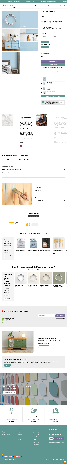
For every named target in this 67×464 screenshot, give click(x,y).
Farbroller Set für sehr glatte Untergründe (53, 91)
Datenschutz (48, 459)
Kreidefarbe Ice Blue (50, 77)
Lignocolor (6, 459)
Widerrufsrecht (62, 459)
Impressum (57, 459)
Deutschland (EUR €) (6, 454)
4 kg (45, 49)
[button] (43, 14)
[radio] (45, 36)
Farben (6, 8)
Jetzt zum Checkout (53, 64)
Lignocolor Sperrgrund (50, 82)
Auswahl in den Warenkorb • (53, 96)
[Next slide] (62, 249)
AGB (53, 459)
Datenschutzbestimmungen (60, 318)
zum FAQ (61, 102)
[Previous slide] (4, 249)
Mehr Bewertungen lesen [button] (33, 216)
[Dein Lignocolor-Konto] (62, 5)
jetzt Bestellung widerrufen (6, 450)
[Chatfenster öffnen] (64, 462)
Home (3, 8)
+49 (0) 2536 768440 (7, 436)
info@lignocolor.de (6, 434)
